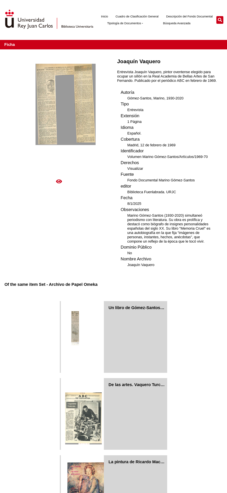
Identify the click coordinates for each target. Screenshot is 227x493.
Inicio (104, 16)
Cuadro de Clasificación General (137, 16)
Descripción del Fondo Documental (189, 16)
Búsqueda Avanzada (176, 23)
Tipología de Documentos (124, 23)
